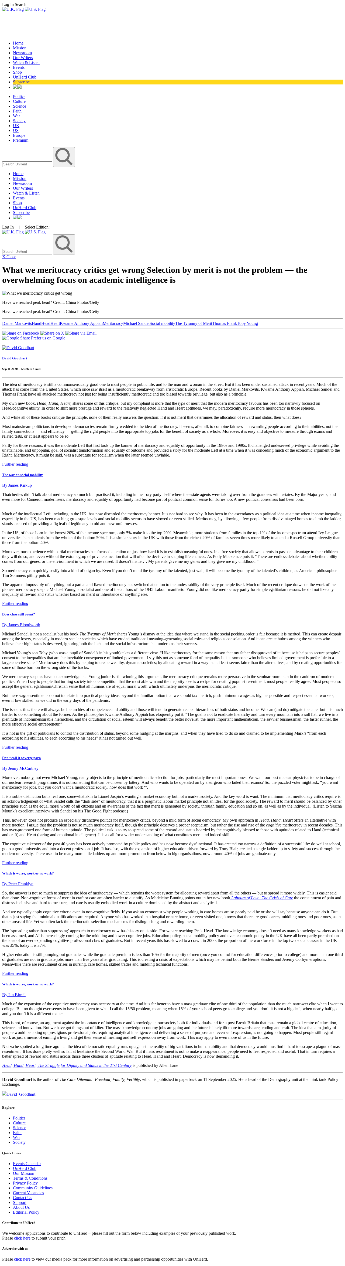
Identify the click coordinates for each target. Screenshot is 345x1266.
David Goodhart (14, 358)
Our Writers (23, 57)
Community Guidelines (33, 1188)
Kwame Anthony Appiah (81, 323)
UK (16, 125)
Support (19, 1202)
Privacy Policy (25, 1183)
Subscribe (21, 82)
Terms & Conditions (30, 1178)
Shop (17, 72)
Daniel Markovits (17, 323)
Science (19, 106)
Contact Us (22, 1197)
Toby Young (247, 323)
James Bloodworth (21, 624)
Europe (19, 135)
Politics (19, 96)
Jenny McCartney (20, 768)
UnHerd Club (24, 77)
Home (18, 43)
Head (45, 323)
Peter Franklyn (17, 884)
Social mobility (162, 323)
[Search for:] (27, 164)
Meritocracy (113, 323)
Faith (17, 111)
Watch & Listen (26, 62)
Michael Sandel (136, 323)
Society (19, 120)
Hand (36, 323)
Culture (19, 101)
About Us (21, 1207)
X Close (9, 256)
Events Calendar (27, 1163)
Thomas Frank (224, 323)
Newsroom (22, 52)
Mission (19, 48)
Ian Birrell (14, 994)
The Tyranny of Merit (193, 323)
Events (19, 67)
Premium (20, 140)
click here (22, 1238)
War (16, 116)
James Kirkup (17, 485)
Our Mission (23, 1173)
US (16, 130)
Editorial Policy (26, 1212)
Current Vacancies (28, 1192)
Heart (55, 323)
